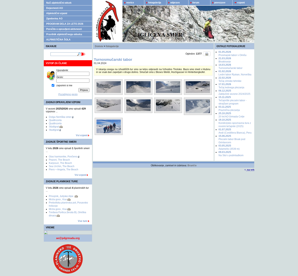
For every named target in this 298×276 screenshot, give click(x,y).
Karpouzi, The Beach (60, 163)
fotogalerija (154, 2)
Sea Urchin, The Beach (61, 166)
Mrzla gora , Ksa (58, 199)
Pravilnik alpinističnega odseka (64, 34)
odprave (175, 2)
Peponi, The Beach (59, 159)
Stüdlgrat (54, 126)
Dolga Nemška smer (60, 117)
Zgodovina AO (54, 18)
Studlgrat (54, 130)
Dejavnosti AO (54, 8)
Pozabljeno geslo (68, 94)
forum (195, 2)
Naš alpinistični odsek (59, 2)
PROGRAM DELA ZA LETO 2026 (64, 23)
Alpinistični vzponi (56, 13)
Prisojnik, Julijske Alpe (61, 196)
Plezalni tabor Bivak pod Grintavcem (232, 139)
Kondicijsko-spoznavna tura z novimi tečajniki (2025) (235, 123)
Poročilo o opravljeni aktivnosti (64, 29)
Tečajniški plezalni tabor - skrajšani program (233, 100)
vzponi (241, 2)
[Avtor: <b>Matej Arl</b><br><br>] (108, 93)
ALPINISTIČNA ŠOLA (58, 39)
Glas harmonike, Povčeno (63, 156)
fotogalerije (112, 46)
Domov (99, 46)
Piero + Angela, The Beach (63, 169)
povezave (219, 2)
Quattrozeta (55, 120)
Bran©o (192, 165)
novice (130, 2)
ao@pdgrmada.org (68, 238)
